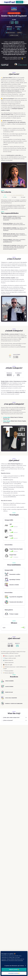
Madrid (9, 29)
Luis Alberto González (22, 65)
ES (24, 2)
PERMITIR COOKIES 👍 (14, 969)
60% (18, 29)
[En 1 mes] (5, 195)
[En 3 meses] (14, 195)
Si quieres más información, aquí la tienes (14, 965)
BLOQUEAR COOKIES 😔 (14, 973)
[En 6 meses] (23, 195)
